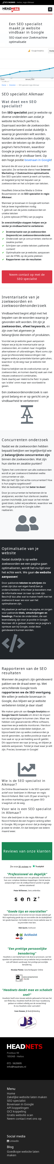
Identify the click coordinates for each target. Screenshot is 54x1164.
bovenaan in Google (37, 160)
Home (4, 85)
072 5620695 (9, 2)
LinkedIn (14, 1141)
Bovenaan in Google (20, 1104)
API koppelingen (18, 1108)
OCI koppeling (16, 1111)
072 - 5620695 (14, 1063)
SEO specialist (16, 1101)
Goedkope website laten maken (23, 1153)
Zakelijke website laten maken (27, 1097)
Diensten (12, 85)
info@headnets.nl (16, 1066)
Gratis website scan (20, 1115)
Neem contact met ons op (24, 1119)
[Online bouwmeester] (11, 9)
